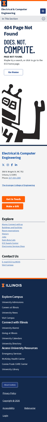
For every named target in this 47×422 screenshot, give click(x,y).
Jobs (4, 237)
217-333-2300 (15, 178)
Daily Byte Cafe (8, 240)
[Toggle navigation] (43, 11)
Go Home (13, 72)
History (5, 233)
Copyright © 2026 (11, 400)
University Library (10, 369)
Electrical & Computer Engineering (18, 155)
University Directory (11, 343)
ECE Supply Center (10, 243)
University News (10, 312)
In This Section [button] (10, 18)
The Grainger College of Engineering (18, 185)
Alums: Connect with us (12, 224)
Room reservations (10, 230)
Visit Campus (7, 265)
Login (5, 415)
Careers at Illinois (10, 307)
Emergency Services (11, 353)
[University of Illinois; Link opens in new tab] (12, 285)
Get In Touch (13, 199)
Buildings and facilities (12, 227)
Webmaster (30, 408)
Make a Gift (12, 206)
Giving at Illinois (9, 333)
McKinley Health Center (13, 358)
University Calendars (12, 338)
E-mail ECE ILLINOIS (11, 261)
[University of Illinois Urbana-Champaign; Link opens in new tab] (4, 4)
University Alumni (10, 327)
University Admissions (13, 302)
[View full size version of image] (41, 40)
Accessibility (8, 408)
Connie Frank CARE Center (15, 363)
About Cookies (10, 385)
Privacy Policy (9, 393)
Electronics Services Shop (13, 246)
